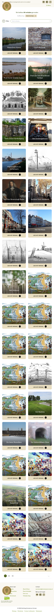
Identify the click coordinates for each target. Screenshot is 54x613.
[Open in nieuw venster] (43, 2)
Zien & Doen (26, 589)
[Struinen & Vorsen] (6, 594)
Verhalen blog (26, 595)
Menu (49, 5)
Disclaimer (20, 611)
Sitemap (14, 611)
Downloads (13, 595)
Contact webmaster (29, 611)
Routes (12, 589)
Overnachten (13, 591)
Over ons (25, 593)
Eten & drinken (27, 591)
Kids (11, 593)
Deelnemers (39, 611)
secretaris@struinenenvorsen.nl (44, 589)
